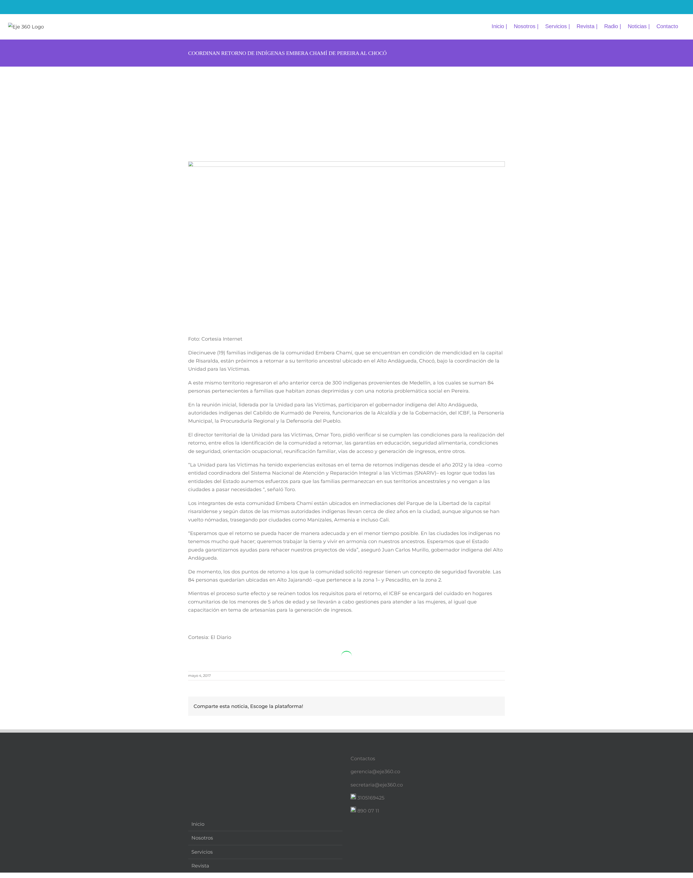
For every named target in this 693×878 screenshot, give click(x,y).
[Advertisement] (346, 107)
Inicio (197, 824)
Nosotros (202, 838)
